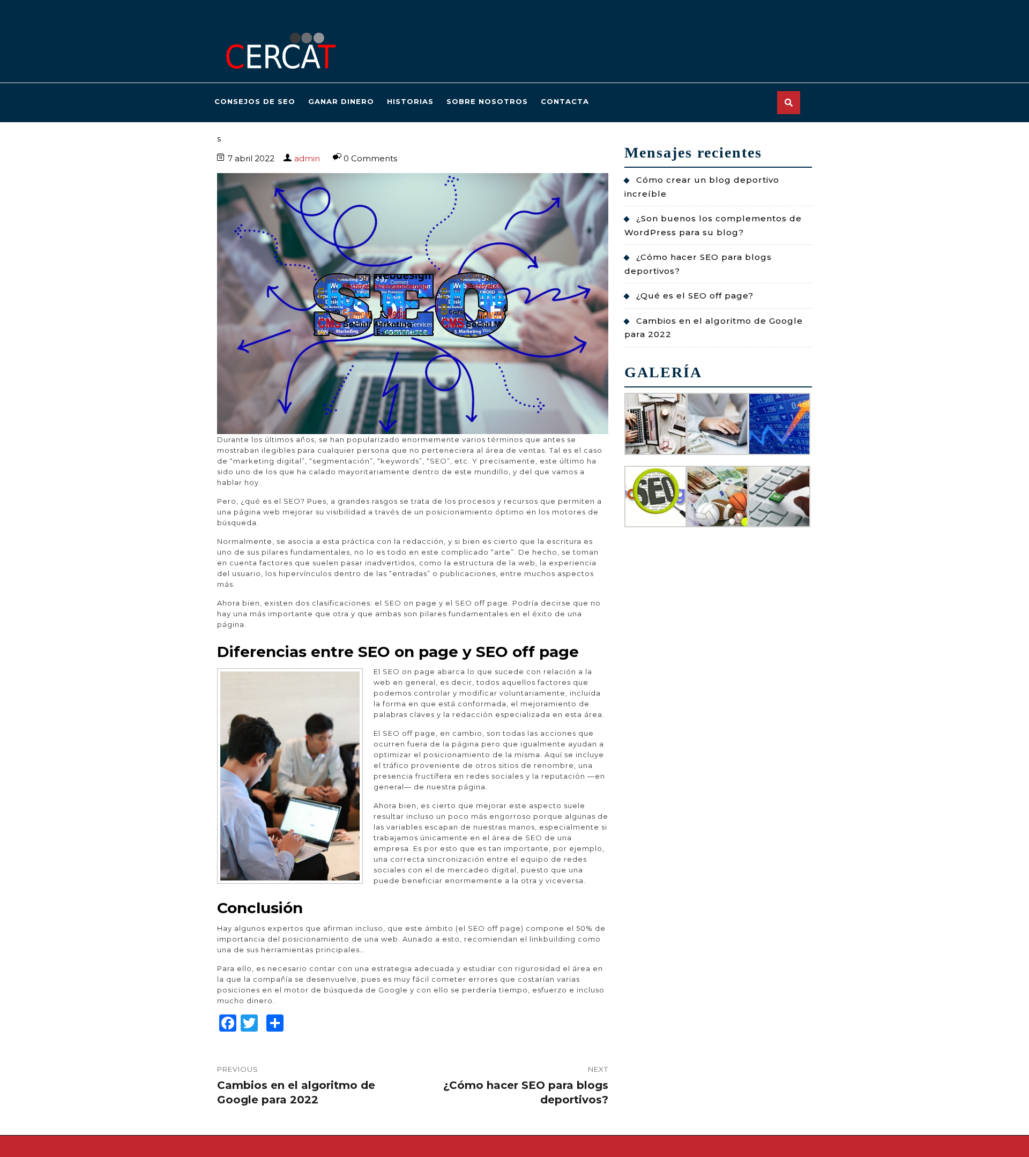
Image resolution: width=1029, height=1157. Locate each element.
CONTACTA (565, 101)
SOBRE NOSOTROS (487, 101)
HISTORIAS (410, 101)
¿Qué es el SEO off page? (695, 295)
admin (307, 158)
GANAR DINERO (341, 101)
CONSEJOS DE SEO (254, 101)
